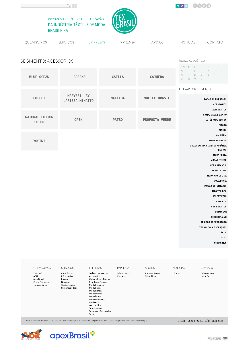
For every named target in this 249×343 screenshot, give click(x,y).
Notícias (187, 42)
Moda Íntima (219, 170)
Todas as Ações (152, 273)
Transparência (40, 284)
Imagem (65, 279)
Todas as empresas (215, 99)
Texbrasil (37, 273)
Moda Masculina (217, 175)
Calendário (150, 276)
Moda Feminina (218, 140)
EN (182, 6)
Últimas (176, 273)
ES (186, 6)
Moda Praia (220, 180)
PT (177, 6)
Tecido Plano (219, 217)
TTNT (224, 237)
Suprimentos (219, 206)
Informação (67, 276)
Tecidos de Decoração (214, 222)
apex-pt (72, 334)
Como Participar (41, 282)
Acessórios (220, 104)
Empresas (96, 42)
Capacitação (67, 273)
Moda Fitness (219, 160)
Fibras (223, 130)
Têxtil (223, 232)
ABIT (35, 276)
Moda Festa (220, 155)
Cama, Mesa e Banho (215, 114)
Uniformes (220, 242)
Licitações (206, 276)
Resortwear (220, 196)
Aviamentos (219, 109)
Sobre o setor (123, 273)
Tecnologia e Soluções (213, 227)
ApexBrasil (38, 279)
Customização (68, 284)
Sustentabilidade (69, 287)
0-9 (183, 67)
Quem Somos (36, 42)
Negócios (66, 282)
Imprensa (127, 42)
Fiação (223, 125)
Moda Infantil (218, 165)
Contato (215, 42)
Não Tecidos (219, 191)
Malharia (221, 135)
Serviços (66, 42)
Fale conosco (207, 273)
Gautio (217, 334)
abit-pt (31, 334)
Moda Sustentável (215, 186)
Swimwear (221, 211)
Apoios (157, 42)
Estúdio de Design (216, 119)
